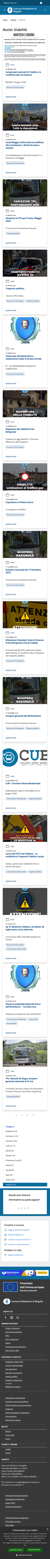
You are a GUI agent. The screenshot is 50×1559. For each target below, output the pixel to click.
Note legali (9, 1525)
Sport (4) (9, 1174)
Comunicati (9, 1435)
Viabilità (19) (11, 1184)
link (25, 1545)
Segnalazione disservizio (15, 1499)
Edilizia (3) (10, 1150)
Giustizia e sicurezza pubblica (16, 1401)
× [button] (47, 1529)
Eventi (7, 1452)
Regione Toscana (10, 2)
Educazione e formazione (15, 1397)
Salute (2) (9, 1165)
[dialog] (25, 1543)
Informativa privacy (13, 1521)
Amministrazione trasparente (17, 1517)
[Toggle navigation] (4, 10)
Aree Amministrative (13, 1332)
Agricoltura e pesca (12, 1420)
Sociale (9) (10, 1170)
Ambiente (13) (11, 1131)
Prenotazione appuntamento (16, 1495)
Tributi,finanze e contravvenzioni (18, 1405)
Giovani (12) (10, 1155)
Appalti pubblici (11, 1376)
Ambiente (9, 1409)
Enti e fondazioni (12, 1339)
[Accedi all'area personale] (41, 3)
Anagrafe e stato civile (14, 1361)
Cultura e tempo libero (14, 1365)
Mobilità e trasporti (12, 1386)
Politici (8, 1343)
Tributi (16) (10, 1179)
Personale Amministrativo (15, 1346)
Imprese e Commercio (13, 1372)
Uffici (7, 1335)
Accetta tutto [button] (16, 1550)
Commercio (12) (12, 1136)
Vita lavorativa (11, 1369)
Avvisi (12, 65)
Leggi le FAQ (10, 1503)
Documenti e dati (12, 1350)
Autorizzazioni (11, 1416)
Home (5, 19)
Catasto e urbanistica (13, 1380)
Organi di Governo (12, 1328)
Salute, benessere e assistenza (17, 1412)
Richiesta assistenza (13, 1506)
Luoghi (8, 1449)
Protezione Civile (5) (13, 1160)
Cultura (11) (10, 1145)
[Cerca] (45, 10)
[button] (25, 1555)
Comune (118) (11, 1141)
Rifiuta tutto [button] (34, 1550)
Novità (13, 19)
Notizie (8, 1431)
